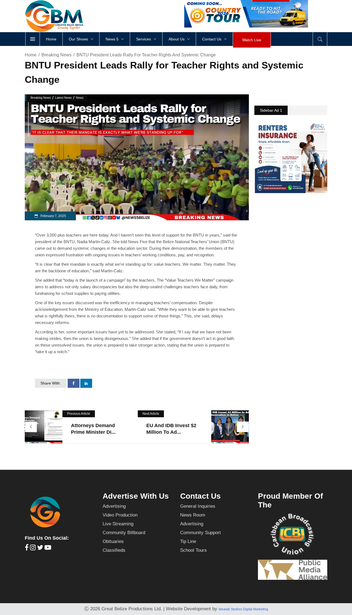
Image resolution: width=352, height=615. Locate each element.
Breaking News (57, 55)
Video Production (120, 515)
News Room (192, 515)
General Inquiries (197, 506)
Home (31, 55)
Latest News (63, 97)
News (80, 97)
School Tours (193, 550)
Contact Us (200, 496)
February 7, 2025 (53, 216)
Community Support (200, 532)
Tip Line (188, 541)
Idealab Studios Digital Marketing (243, 609)
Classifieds (114, 550)
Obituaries (113, 541)
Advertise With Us (136, 496)
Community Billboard (124, 532)
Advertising (114, 506)
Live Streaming (118, 523)
